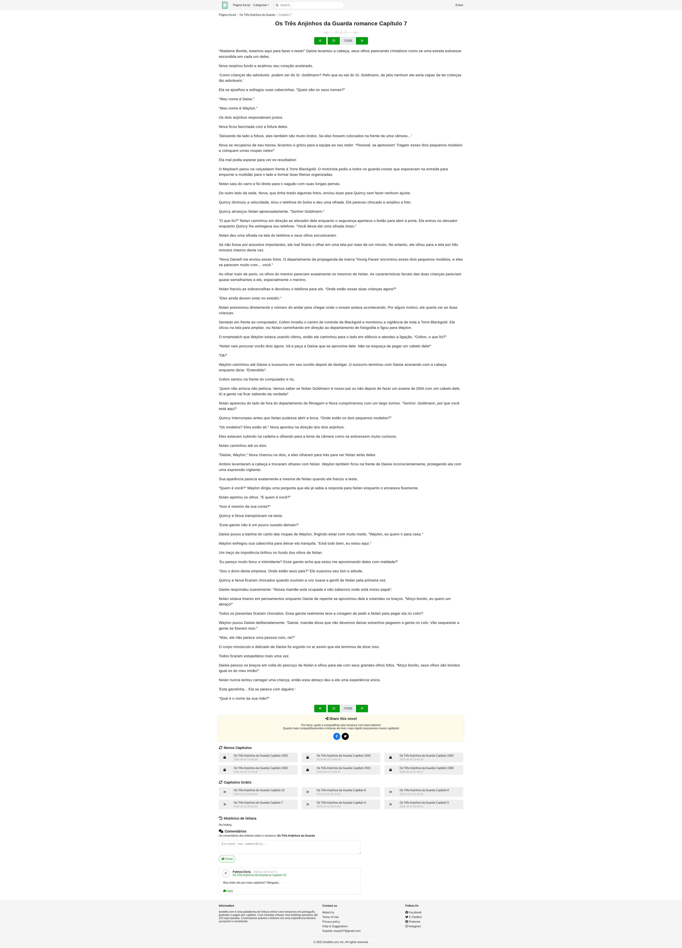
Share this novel (343, 719)
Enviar (228, 858)
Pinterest (414, 921)
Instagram (414, 926)
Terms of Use (330, 917)
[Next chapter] (362, 41)
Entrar (459, 5)
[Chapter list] (334, 41)
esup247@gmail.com (347, 930)
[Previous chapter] (320, 41)
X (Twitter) (415, 917)
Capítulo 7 (285, 14)
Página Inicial (241, 5)
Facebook (414, 912)
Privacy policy (331, 921)
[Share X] (345, 736)
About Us (328, 912)
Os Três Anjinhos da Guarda (257, 14)
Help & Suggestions (335, 926)
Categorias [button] (260, 5)
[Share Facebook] (336, 736)
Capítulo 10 (279, 875)
